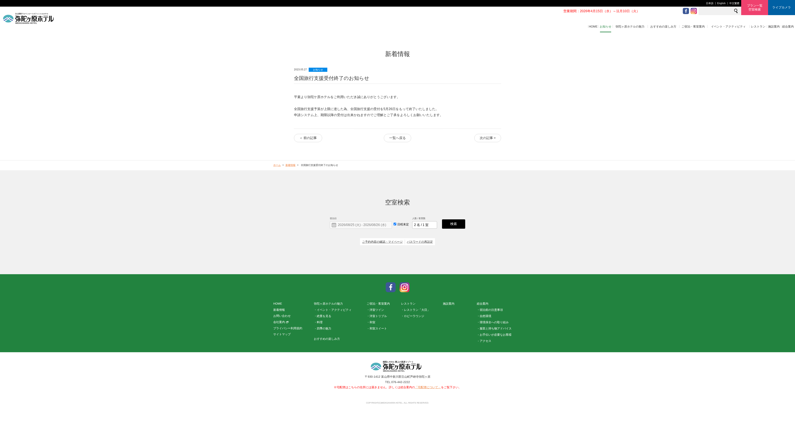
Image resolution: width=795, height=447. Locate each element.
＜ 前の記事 (308, 138)
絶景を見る (324, 316)
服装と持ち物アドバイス (496, 328)
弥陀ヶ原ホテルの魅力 (630, 26)
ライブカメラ (781, 7)
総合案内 (788, 26)
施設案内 (774, 26)
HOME (593, 26)
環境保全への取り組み (494, 322)
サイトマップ (282, 334)
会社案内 (279, 322)
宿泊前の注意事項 (491, 309)
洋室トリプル (378, 316)
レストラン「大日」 (417, 309)
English (721, 3)
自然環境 (485, 316)
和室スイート (378, 328)
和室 (372, 322)
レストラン (758, 26)
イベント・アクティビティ (728, 26)
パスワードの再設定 (420, 241)
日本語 (709, 3)
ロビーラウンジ (414, 316)
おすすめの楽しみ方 (663, 26)
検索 (453, 224)
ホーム (277, 165)
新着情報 (290, 165)
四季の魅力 (324, 328)
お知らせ (605, 26)
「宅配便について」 (428, 387)
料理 (320, 322)
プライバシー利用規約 (287, 328)
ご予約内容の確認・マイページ (382, 241)
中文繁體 (734, 3)
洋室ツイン (377, 309)
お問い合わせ (282, 315)
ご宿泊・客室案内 (693, 26)
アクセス (485, 340)
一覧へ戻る (397, 138)
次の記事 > (488, 138)
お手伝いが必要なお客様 (496, 334)
